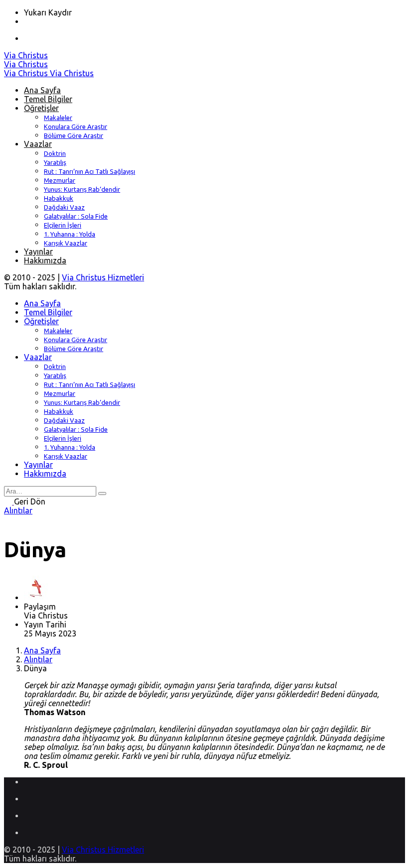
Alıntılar (18, 510)
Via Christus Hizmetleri (103, 277)
